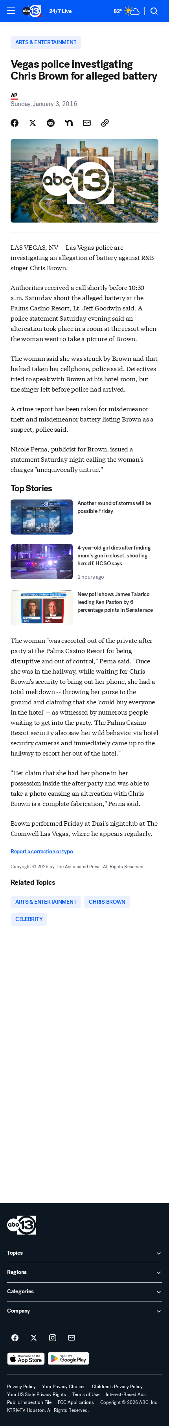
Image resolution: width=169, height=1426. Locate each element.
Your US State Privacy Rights (36, 1394)
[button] (11, 11)
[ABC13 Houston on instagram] (53, 1338)
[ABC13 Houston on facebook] (15, 1338)
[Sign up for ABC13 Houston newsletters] (71, 1338)
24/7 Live (60, 11)
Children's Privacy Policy (117, 1386)
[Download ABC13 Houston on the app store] (26, 1358)
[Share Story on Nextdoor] (68, 123)
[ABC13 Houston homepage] (31, 11)
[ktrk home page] (21, 1225)
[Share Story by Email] (87, 123)
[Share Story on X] (32, 123)
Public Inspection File (29, 1402)
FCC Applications (76, 1402)
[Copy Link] (105, 123)
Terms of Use (85, 1394)
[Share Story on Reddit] (50, 123)
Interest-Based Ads (126, 1394)
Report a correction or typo (42, 851)
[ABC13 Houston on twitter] (34, 1338)
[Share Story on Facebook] (14, 123)
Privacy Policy (21, 1386)
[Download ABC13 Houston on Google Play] (68, 1358)
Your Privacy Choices (64, 1386)
